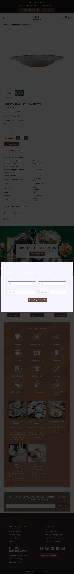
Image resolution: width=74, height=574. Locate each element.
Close (71, 264)
